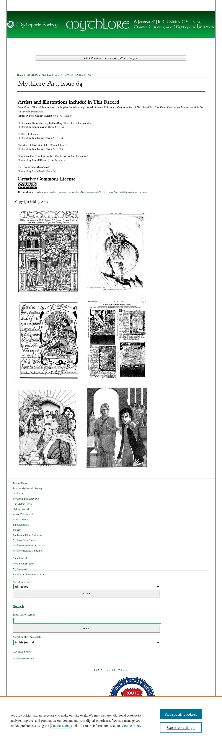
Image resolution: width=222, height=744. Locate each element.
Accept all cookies (181, 714)
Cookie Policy (131, 725)
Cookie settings (61, 725)
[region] (111, 720)
